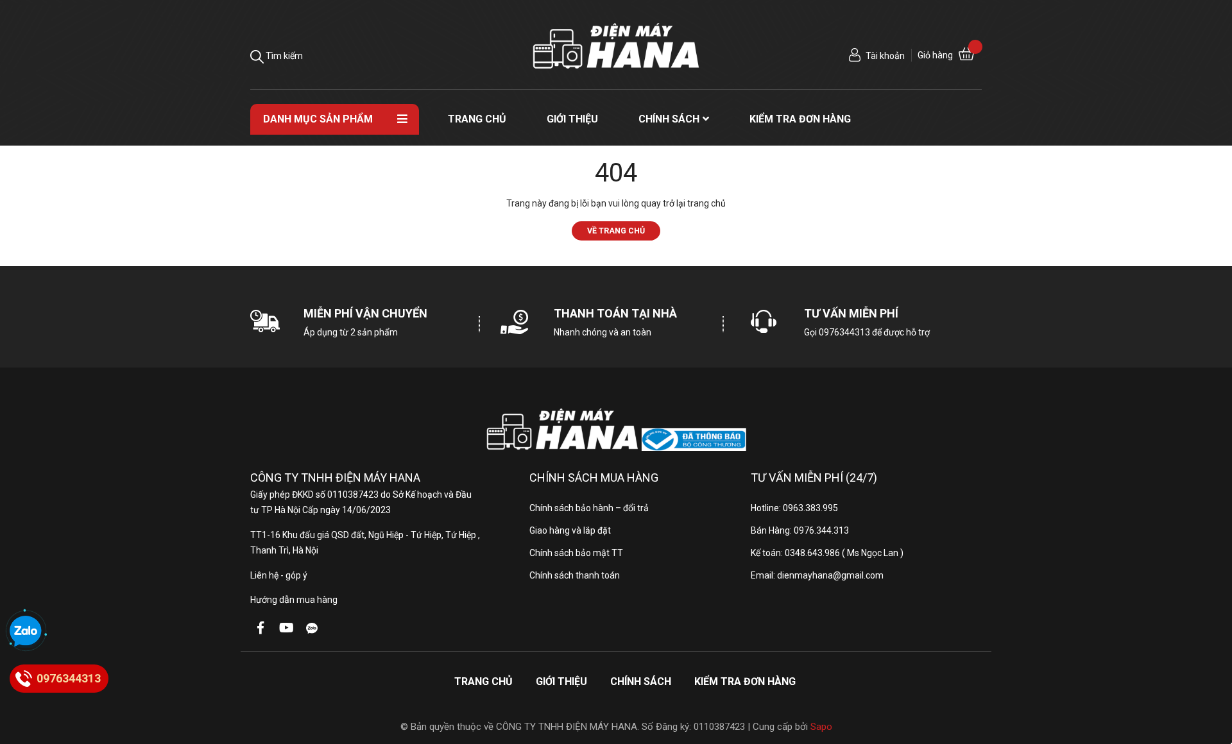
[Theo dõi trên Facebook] (260, 628)
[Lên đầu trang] (1209, 683)
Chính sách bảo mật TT (576, 553)
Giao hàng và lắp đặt (570, 530)
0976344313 (844, 332)
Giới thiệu (561, 681)
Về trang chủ (616, 230)
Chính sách (640, 681)
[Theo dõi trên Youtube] (286, 628)
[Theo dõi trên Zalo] (312, 628)
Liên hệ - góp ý (278, 575)
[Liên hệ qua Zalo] (26, 632)
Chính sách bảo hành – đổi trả (589, 508)
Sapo (821, 726)
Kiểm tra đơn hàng (745, 681)
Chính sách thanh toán (574, 575)
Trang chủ (483, 681)
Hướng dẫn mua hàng (294, 600)
